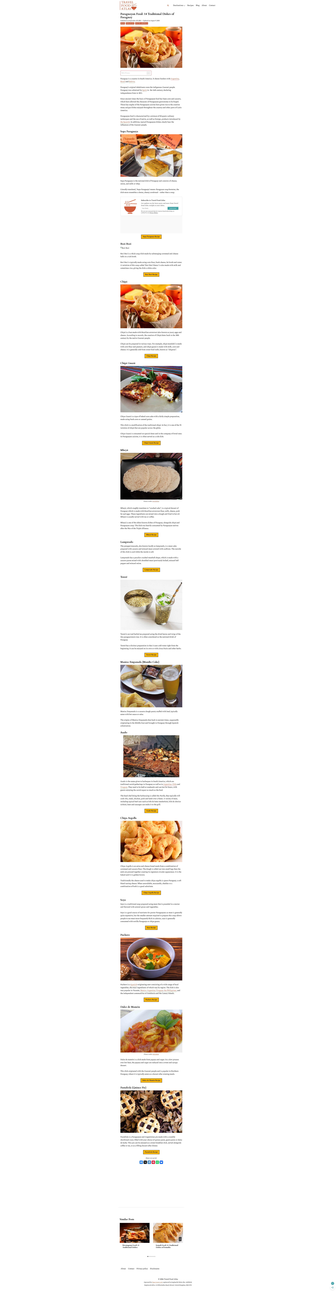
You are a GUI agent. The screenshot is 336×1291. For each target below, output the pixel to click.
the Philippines (170, 990)
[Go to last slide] (122, 1239)
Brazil (122, 81)
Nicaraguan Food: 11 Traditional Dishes (130, 1246)
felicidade (156, 1054)
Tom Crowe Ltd (157, 1282)
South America (141, 23)
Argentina (175, 78)
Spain (144, 90)
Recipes (190, 5)
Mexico (143, 990)
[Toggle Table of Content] (147, 73)
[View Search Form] (168, 5)
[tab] (147, 1256)
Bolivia (132, 81)
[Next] (180, 1239)
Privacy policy (142, 1268)
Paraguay (130, 23)
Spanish (134, 984)
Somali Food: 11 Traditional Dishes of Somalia (167, 1246)
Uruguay (123, 787)
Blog (198, 5)
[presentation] (135, 1233)
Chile (174, 784)
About (204, 5)
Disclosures (154, 1268)
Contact (212, 5)
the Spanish (125, 122)
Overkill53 (155, 501)
